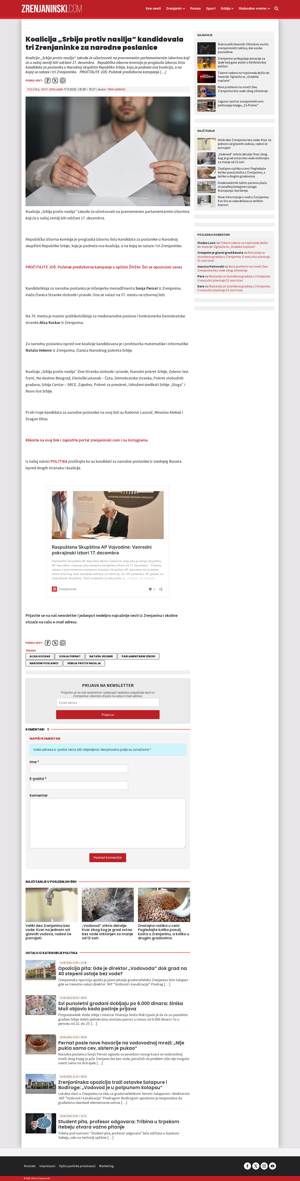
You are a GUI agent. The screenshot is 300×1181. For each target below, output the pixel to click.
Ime (34, 762)
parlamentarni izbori (138, 656)
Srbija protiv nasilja (84, 663)
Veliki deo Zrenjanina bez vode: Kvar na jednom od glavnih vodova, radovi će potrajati (244, 144)
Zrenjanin (174, 8)
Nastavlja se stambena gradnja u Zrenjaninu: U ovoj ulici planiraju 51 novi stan (233, 256)
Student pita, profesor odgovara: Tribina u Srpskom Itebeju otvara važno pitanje (118, 1124)
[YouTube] (272, 1165)
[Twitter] (256, 1165)
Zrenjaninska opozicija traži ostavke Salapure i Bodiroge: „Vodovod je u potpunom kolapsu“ (112, 1085)
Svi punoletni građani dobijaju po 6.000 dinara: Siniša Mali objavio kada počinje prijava (120, 1006)
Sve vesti (153, 8)
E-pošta (38, 778)
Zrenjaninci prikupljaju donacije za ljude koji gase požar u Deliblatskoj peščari (242, 62)
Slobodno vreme (253, 8)
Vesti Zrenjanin (52, 89)
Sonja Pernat (70, 656)
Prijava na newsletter (108, 685)
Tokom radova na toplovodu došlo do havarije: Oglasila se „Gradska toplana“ (243, 76)
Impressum (47, 1166)
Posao (195, 8)
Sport (211, 8)
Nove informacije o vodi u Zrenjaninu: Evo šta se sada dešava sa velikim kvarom (243, 201)
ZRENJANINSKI (116, 89)
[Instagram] (264, 1165)
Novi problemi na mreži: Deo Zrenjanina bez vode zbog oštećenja (243, 89)
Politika (33, 89)
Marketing (106, 1166)
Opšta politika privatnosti (77, 1166)
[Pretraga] (276, 8)
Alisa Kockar (40, 656)
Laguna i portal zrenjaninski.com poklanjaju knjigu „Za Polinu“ (240, 103)
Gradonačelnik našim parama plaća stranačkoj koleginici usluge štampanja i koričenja (242, 186)
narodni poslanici (44, 663)
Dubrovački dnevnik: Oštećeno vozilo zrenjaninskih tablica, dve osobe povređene (243, 48)
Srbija (225, 8)
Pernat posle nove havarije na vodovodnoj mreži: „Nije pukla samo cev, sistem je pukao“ (121, 1045)
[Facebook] (247, 1165)
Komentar (39, 795)
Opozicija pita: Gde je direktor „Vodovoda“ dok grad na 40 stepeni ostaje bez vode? (122, 971)
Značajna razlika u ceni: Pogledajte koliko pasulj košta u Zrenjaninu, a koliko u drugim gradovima (242, 172)
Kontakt (30, 1166)
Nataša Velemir (101, 656)
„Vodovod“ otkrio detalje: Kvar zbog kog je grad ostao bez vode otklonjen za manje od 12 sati (243, 158)
